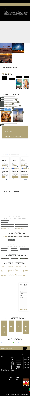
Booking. (15, 394)
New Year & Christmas (18, 236)
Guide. (8, 394)
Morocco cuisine (25, 268)
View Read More (19, 88)
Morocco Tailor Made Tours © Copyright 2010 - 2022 (23, 394)
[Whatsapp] (29, 388)
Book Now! (25, 349)
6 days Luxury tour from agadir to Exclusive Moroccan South (24, 160)
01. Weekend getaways (12, 357)
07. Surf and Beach (18, 366)
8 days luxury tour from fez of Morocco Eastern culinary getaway (15, 172)
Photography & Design (25, 236)
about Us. (13, 394)
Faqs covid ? (2, 266)
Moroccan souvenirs (18, 272)
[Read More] (5, 220)
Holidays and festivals (11, 274)
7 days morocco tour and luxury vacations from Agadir (5, 172)
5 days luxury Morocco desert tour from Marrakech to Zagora (5, 160)
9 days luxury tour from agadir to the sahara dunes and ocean (24, 172)
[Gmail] (29, 391)
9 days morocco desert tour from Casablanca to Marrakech (18, 119)
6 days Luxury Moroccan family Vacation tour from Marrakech (15, 160)
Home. (6, 394)
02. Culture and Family (18, 357)
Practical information (11, 268)
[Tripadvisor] (29, 390)
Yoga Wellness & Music (11, 236)
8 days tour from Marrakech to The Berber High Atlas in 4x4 (6, 119)
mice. (10, 394)
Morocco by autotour (18, 266)
